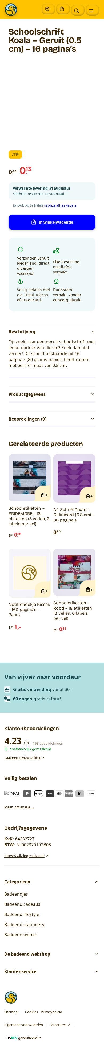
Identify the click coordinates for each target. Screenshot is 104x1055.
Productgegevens (27, 394)
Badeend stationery (24, 924)
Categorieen (17, 881)
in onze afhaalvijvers (60, 205)
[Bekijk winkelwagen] (63, 9)
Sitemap (11, 1011)
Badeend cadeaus (22, 904)
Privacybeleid (51, 1011)
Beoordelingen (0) (27, 419)
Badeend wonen (20, 934)
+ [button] (47, 495)
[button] (78, 10)
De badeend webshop (27, 954)
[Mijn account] (48, 9)
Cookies (31, 1011)
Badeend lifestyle (21, 914)
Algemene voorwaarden (23, 1024)
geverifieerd (20, 1037)
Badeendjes (16, 894)
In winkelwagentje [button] (56, 222)
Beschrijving (22, 332)
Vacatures (59, 1024)
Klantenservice (20, 971)
